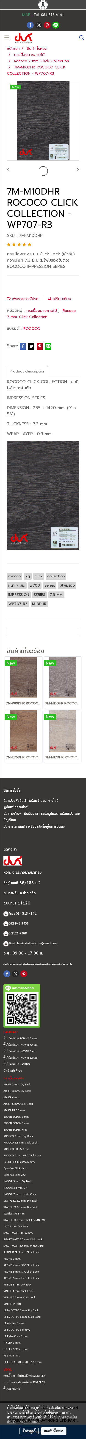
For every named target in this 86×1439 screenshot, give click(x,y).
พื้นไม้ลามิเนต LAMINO (16, 1064)
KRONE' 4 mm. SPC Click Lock (21, 1265)
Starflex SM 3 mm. (14, 1213)
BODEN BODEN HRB (15, 1129)
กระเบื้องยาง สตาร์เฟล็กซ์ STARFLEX (24, 1382)
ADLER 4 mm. (11, 1097)
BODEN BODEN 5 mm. (16, 1123)
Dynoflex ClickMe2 (14, 1174)
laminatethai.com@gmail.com (37, 943)
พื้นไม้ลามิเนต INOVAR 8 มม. (19, 1051)
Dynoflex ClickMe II (15, 1168)
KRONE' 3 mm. (12, 1258)
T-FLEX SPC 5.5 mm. (15, 1349)
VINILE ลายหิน (12, 1304)
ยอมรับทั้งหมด (53, 1431)
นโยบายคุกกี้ (32, 1422)
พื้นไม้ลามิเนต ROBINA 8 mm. (20, 1038)
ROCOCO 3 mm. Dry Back (18, 1136)
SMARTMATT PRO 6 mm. (18, 1233)
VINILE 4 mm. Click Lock (18, 1291)
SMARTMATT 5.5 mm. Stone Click (23, 1245)
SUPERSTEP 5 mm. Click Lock (21, 1252)
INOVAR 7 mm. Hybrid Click (19, 1194)
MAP (26, 15)
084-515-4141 (26, 914)
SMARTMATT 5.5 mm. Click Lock (22, 1239)
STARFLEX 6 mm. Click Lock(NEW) (24, 1220)
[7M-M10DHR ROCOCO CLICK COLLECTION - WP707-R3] (43, 121)
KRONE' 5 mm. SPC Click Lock (21, 1271)
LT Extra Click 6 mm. (15, 1336)
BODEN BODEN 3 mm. (16, 1116)
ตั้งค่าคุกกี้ (29, 1431)
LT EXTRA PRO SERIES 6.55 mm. (22, 1362)
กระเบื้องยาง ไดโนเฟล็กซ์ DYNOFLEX (24, 1375)
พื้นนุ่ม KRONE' (11, 1388)
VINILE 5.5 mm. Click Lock (19, 1297)
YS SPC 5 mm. (11, 1355)
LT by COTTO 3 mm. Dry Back (21, 1310)
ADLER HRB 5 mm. (14, 1110)
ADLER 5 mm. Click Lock (18, 1103)
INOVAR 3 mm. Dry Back (17, 1181)
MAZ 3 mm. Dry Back (15, 1226)
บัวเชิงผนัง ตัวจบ (12, 1070)
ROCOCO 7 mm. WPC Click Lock (22, 1155)
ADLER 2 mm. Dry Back (17, 1084)
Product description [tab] (27, 371)
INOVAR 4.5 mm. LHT (16, 1187)
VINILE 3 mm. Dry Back (17, 1284)
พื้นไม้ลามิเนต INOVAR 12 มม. (20, 1057)
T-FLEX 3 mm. (12, 1342)
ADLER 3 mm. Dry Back (17, 1091)
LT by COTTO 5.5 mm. (16, 1329)
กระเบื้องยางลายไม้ (42, 310)
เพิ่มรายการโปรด (25, 299)
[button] (80, 37)
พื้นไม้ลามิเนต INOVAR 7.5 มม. (20, 1044)
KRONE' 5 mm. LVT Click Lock (21, 1278)
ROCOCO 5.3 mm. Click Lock (20, 1142)
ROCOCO (31, 328)
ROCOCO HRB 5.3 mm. (16, 1149)
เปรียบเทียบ (61, 299)
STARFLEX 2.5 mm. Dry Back (20, 1207)
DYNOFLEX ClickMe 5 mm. (19, 1162)
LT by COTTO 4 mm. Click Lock (22, 1316)
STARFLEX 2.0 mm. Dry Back (20, 1200)
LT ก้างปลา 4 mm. (13, 1323)
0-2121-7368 (17, 933)
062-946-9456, (18, 924)
